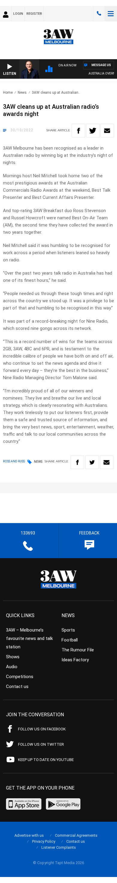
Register (34, 14)
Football (70, 640)
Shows (13, 656)
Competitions (19, 676)
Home (8, 92)
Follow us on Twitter (41, 744)
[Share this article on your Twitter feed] (93, 130)
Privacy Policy (43, 841)
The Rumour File (78, 650)
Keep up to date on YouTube (46, 759)
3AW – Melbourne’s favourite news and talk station (29, 638)
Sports (68, 630)
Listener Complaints (58, 847)
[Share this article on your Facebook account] (78, 130)
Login (18, 14)
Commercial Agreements (76, 835)
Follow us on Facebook (42, 729)
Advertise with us (29, 835)
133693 (99, 13)
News (22, 92)
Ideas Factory (75, 659)
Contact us (17, 686)
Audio (11, 666)
